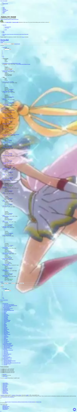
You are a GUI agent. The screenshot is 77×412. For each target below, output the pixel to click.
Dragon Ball (4, 40)
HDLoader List (5, 392)
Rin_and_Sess (6, 253)
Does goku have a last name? (7, 155)
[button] (5, 47)
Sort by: (10, 283)
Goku (3, 200)
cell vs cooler (5, 269)
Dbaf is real (4, 98)
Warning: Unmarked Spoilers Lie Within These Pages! (9, 19)
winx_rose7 (11, 273)
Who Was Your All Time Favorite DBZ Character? (11, 134)
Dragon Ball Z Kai (6, 128)
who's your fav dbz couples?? (7, 179)
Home (4, 7)
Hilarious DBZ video (6, 275)
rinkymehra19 (11, 89)
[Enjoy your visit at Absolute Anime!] (8, 17)
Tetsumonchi (11, 233)
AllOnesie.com (5, 409)
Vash (4, 259)
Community (4, 11)
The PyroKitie (6, 221)
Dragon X (5, 99)
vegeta (4, 192)
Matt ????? (5, 92)
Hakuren (10, 140)
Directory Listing (5, 393)
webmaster (5, 64)
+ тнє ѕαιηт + (11, 245)
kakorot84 (10, 160)
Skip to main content (3, 0)
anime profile (8, 22)
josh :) (5, 142)
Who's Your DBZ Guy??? (7, 162)
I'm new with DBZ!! (6, 264)
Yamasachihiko (11, 96)
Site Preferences (4, 402)
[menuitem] (8, 26)
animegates (5, 169)
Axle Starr (10, 153)
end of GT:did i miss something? (8, 91)
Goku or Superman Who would (8, 147)
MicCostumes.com (6, 408)
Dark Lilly (5, 71)
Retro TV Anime (5, 10)
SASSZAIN (11, 185)
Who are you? (5, 173)
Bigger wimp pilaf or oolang (7, 111)
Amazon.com (5, 405)
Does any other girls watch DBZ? (8, 81)
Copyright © (2, 395)
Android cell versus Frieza (7, 168)
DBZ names (5, 187)
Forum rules (2, 41)
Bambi (5, 163)
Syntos (10, 166)
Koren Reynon (6, 248)
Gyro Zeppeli (6, 276)
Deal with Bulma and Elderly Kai (8, 252)
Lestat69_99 (11, 172)
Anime (4, 8)
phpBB (27, 395)
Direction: (17, 283)
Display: (2, 283)
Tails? (3, 220)
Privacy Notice (18, 395)
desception (5, 135)
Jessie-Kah (10, 267)
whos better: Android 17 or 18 (7, 226)
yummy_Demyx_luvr (7, 265)
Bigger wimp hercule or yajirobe (8, 117)
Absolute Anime (5, 3)
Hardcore (10, 145)
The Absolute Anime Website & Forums (23, 64)
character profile (15, 22)
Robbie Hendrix (6, 105)
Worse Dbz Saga (5, 104)
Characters (4, 9)
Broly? (4, 215)
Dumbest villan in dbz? (6, 123)
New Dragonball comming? (7, 258)
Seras (4, 129)
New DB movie (5, 247)
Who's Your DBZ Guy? (6, 205)
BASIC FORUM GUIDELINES (8, 70)
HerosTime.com (5, 407)
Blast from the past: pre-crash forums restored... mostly (12, 63)
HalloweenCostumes (6, 406)
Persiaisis (5, 227)
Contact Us (13, 395)
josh (4, 174)
